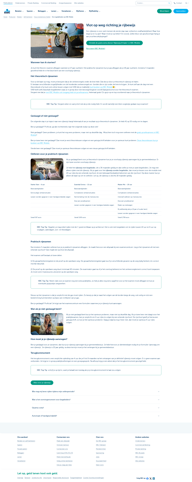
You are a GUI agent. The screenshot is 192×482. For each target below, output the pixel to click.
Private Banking (33, 3)
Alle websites (79, 3)
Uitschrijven (47, 478)
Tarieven (27, 478)
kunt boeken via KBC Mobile (101, 87)
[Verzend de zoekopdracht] (169, 3)
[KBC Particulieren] (7, 11)
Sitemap (20, 478)
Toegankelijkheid (76, 478)
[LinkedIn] (153, 477)
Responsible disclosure (61, 478)
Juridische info (37, 478)
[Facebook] (147, 477)
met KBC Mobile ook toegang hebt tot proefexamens (67, 92)
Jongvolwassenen (65, 3)
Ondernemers (20, 3)
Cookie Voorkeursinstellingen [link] (93, 478)
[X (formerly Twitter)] (150, 477)
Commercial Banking (48, 3)
